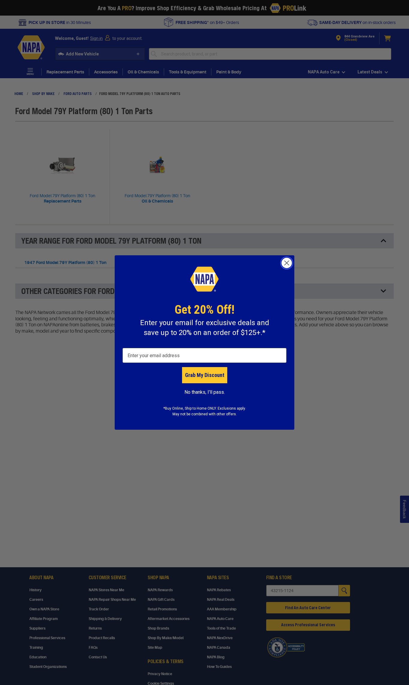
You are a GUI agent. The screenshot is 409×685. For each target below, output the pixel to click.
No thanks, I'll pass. (204, 392)
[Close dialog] (286, 263)
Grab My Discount (204, 375)
